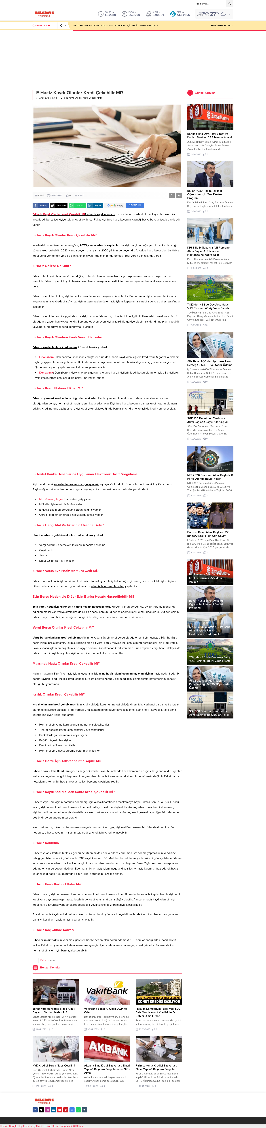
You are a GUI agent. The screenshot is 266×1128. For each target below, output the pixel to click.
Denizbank (46, 372)
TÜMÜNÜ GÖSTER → (222, 25)
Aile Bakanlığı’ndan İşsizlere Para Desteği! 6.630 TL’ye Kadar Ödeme (209, 363)
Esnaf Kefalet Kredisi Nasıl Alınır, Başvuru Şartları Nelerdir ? (54, 1010)
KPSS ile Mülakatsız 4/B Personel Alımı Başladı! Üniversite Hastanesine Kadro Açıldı (127, 25)
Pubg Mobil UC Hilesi (71, 1126)
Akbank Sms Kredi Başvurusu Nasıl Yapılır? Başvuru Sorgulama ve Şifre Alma (107, 1069)
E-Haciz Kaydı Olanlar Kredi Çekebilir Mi (59, 214)
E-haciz (45, 960)
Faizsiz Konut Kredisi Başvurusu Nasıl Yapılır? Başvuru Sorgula (156, 1067)
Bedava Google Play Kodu (14, 1126)
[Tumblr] (84, 1109)
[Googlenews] (72, 1109)
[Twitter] (41, 1109)
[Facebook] (35, 1109)
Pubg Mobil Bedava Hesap (44, 1126)
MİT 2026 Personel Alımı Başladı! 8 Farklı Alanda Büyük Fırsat (210, 477)
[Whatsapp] (78, 1109)
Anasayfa (44, 97)
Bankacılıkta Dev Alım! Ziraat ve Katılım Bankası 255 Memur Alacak (210, 135)
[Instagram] (47, 1109)
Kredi (54, 97)
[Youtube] (59, 1109)
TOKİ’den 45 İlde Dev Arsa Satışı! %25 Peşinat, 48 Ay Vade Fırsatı (208, 306)
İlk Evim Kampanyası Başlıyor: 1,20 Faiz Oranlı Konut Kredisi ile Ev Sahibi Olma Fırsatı (158, 1012)
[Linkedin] (53, 1109)
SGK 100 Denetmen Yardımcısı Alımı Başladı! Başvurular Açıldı (207, 420)
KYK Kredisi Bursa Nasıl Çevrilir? (54, 1065)
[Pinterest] (65, 1109)
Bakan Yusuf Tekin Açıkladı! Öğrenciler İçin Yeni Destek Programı (205, 194)
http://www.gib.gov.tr (52, 499)
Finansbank (46, 357)
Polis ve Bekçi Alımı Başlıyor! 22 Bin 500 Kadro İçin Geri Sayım (208, 534)
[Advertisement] (133, 57)
